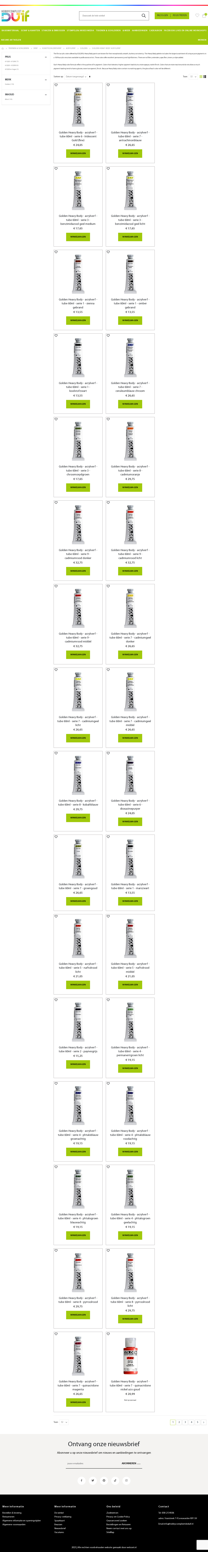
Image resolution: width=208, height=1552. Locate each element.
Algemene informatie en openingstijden (21, 1521)
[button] (56, 85)
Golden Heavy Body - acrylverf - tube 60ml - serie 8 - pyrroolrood (78, 1300)
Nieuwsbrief (60, 1528)
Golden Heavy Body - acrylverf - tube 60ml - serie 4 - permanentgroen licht (130, 1051)
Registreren (180, 15)
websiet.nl (131, 1547)
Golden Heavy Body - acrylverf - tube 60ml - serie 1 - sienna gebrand (78, 303)
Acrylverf (71, 48)
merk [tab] (8, 80)
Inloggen (162, 15)
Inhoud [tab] (9, 94)
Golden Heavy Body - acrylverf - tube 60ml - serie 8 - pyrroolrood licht (130, 1302)
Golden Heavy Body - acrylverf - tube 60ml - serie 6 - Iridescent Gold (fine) (78, 136)
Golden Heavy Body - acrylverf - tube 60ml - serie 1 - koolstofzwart (78, 387)
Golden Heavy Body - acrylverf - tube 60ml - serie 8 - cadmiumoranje (130, 470)
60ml (9, 99)
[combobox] (114, 15)
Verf (35, 48)
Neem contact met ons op (119, 1528)
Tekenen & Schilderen (18, 48)
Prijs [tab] (8, 57)
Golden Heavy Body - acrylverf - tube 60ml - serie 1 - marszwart (130, 886)
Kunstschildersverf (51, 48)
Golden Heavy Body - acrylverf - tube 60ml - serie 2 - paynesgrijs (78, 1049)
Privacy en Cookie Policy (118, 1517)
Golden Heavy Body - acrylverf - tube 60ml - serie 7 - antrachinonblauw (130, 136)
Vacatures (59, 1532)
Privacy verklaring (62, 1517)
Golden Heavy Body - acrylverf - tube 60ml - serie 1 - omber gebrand (130, 303)
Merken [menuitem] (202, 40)
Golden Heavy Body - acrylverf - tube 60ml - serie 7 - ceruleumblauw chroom (130, 387)
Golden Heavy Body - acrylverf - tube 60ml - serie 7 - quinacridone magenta (78, 1385)
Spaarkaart (59, 1521)
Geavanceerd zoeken (116, 1521)
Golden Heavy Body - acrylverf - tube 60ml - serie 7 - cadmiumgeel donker (130, 637)
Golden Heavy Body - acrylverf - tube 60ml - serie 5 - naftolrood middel (130, 968)
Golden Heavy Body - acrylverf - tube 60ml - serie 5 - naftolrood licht (78, 968)
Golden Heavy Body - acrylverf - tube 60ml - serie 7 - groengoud (78, 886)
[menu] (104, 35)
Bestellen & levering (11, 1513)
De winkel (59, 1513)
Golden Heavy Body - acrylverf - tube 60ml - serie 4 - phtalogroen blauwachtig (78, 1218)
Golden (83, 48)
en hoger (12, 69)
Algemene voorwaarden (14, 1524)
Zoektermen (112, 1513)
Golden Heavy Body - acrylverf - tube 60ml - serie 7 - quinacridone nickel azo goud (130, 1385)
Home (3, 48)
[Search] (145, 15)
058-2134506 (168, 1513)
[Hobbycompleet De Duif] (15, 16)
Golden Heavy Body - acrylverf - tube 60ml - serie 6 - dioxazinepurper (130, 804)
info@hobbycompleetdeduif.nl (178, 1524)
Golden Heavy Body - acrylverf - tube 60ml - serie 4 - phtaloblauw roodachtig (130, 1135)
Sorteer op (58, 77)
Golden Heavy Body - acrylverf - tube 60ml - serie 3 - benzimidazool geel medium (78, 220)
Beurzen (58, 1524)
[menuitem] (10, 30)
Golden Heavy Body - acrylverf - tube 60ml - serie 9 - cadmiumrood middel (78, 637)
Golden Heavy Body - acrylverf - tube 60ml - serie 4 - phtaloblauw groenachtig (78, 1135)
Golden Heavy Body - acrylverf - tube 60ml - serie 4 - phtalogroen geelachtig (130, 1218)
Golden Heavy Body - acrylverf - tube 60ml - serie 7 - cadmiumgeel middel (130, 721)
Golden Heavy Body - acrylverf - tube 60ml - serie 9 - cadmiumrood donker (78, 554)
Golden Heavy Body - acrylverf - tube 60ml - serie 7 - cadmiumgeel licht (78, 721)
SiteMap (110, 1532)
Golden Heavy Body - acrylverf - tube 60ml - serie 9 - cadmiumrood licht (130, 554)
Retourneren (8, 1517)
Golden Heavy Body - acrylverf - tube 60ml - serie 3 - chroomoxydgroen (78, 470)
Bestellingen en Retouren (118, 1524)
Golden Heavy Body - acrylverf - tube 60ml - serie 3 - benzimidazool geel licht (130, 220)
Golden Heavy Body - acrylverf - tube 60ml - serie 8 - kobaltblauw (78, 802)
